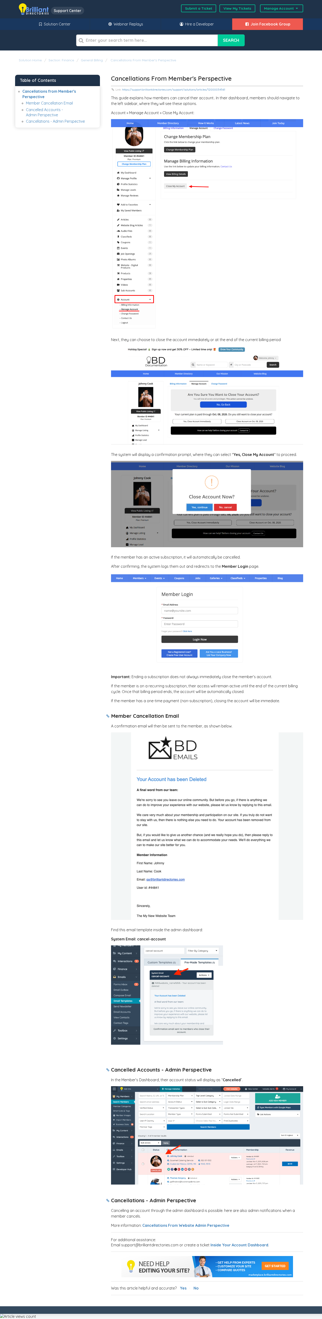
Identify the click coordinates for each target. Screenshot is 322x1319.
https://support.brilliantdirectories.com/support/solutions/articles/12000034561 (173, 89)
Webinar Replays (128, 24)
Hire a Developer (199, 24)
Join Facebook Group (270, 24)
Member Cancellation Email (49, 103)
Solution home (31, 60)
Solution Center (56, 24)
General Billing (92, 60)
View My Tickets (237, 8)
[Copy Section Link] (107, 716)
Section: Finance (61, 60)
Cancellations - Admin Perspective (55, 121)
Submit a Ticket (198, 8)
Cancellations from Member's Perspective (143, 60)
